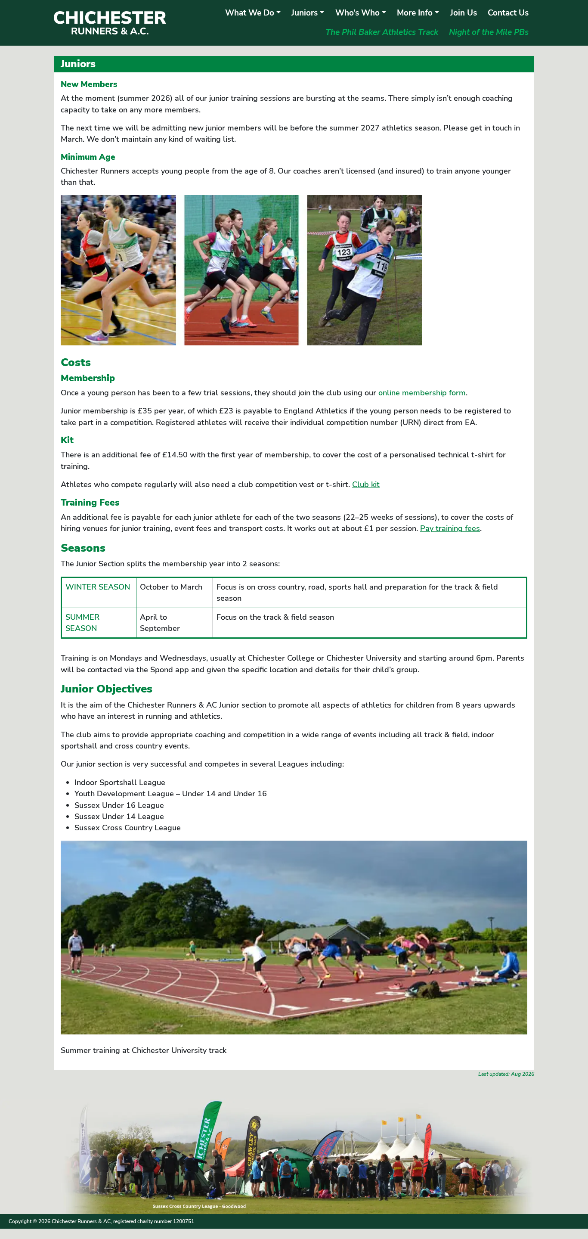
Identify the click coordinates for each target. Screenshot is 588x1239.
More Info (415, 13)
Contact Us (508, 13)
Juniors (304, 13)
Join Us (463, 13)
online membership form (422, 393)
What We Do (249, 13)
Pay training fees (450, 528)
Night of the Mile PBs (489, 32)
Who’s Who (357, 13)
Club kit (366, 484)
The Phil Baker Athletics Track (381, 32)
